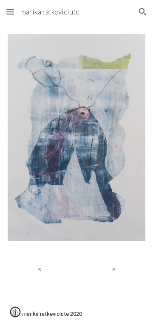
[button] (10, 11)
